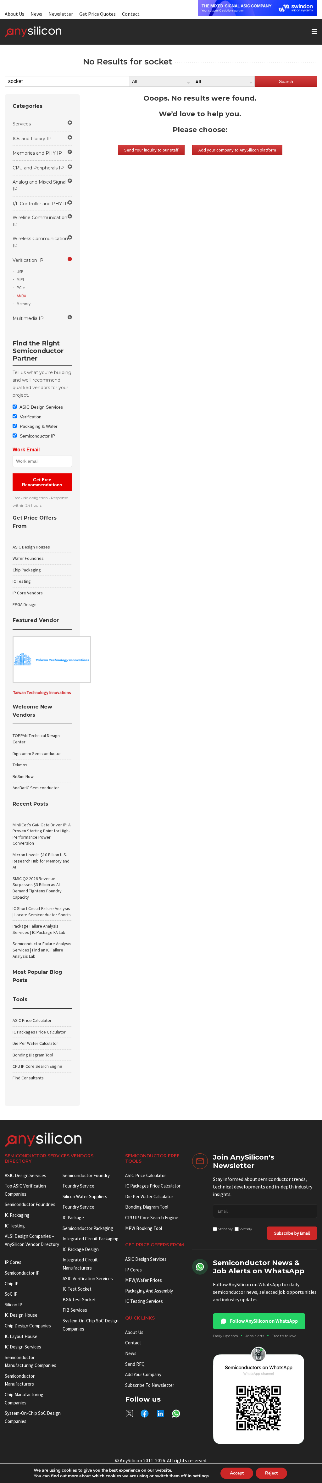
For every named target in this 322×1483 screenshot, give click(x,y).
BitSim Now (23, 776)
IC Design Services (23, 1347)
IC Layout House (21, 1336)
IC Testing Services (144, 1301)
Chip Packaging (27, 570)
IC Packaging (17, 1215)
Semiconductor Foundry (86, 1175)
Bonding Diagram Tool (33, 1055)
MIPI (20, 279)
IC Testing (22, 581)
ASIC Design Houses (31, 547)
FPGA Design (24, 604)
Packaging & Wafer (38, 426)
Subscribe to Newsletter (149, 1385)
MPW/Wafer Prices (143, 1280)
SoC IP (11, 1294)
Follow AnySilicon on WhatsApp (264, 1321)
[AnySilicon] (43, 31)
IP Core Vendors (28, 593)
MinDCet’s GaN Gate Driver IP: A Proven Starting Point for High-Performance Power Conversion (42, 834)
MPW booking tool (143, 1228)
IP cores (13, 1262)
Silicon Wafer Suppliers (85, 1196)
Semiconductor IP (37, 435)
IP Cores (133, 1270)
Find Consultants (28, 1078)
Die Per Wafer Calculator (35, 1043)
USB (20, 271)
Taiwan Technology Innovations (42, 692)
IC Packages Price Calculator (39, 1032)
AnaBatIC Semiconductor (36, 788)
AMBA (21, 296)
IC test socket (77, 1289)
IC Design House (21, 1315)
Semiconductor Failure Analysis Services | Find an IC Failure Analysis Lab (42, 950)
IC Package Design (81, 1249)
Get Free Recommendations (42, 482)
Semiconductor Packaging (88, 1228)
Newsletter (60, 14)
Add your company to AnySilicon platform (237, 150)
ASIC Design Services (41, 407)
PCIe (21, 287)
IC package (73, 1218)
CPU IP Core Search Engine (37, 1066)
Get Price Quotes (97, 14)
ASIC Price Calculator (32, 1020)
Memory (24, 303)
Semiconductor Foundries (30, 1204)
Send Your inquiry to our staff (151, 150)
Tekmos (20, 765)
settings (201, 1476)
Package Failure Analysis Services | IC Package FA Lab (39, 929)
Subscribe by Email (292, 1233)
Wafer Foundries (28, 558)
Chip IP (12, 1284)
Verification (30, 416)
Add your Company (143, 1374)
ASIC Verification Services (88, 1279)
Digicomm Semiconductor (37, 753)
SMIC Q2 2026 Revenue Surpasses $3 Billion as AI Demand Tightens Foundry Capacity (37, 888)
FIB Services (75, 1310)
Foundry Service (78, 1186)
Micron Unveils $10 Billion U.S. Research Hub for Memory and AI (41, 861)
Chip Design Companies (28, 1326)
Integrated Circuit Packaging (91, 1239)
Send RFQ (135, 1364)
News (36, 14)
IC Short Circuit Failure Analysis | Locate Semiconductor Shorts (42, 912)
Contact (131, 14)
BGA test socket (79, 1300)
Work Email (26, 449)
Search (286, 81)
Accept (237, 1473)
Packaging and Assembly (149, 1291)
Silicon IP (13, 1305)
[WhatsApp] (176, 1413)
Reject (271, 1473)
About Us (14, 14)
